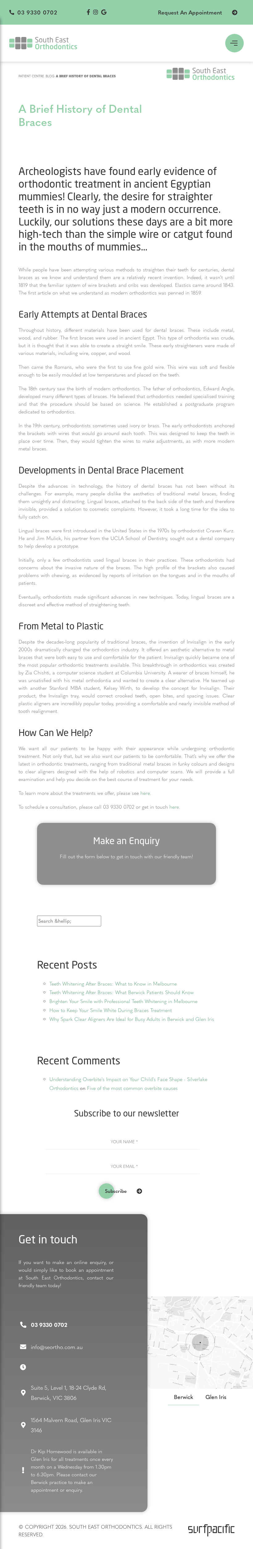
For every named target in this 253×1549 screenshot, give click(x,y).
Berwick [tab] (183, 1396)
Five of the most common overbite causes (132, 1088)
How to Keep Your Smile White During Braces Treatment (110, 1010)
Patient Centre (31, 76)
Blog (50, 76)
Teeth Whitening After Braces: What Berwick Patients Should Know (121, 992)
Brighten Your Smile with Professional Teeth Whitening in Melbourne (123, 1001)
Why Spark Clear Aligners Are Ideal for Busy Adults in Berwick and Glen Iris (131, 1019)
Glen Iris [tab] (215, 1396)
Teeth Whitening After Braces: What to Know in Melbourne (113, 983)
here (145, 792)
